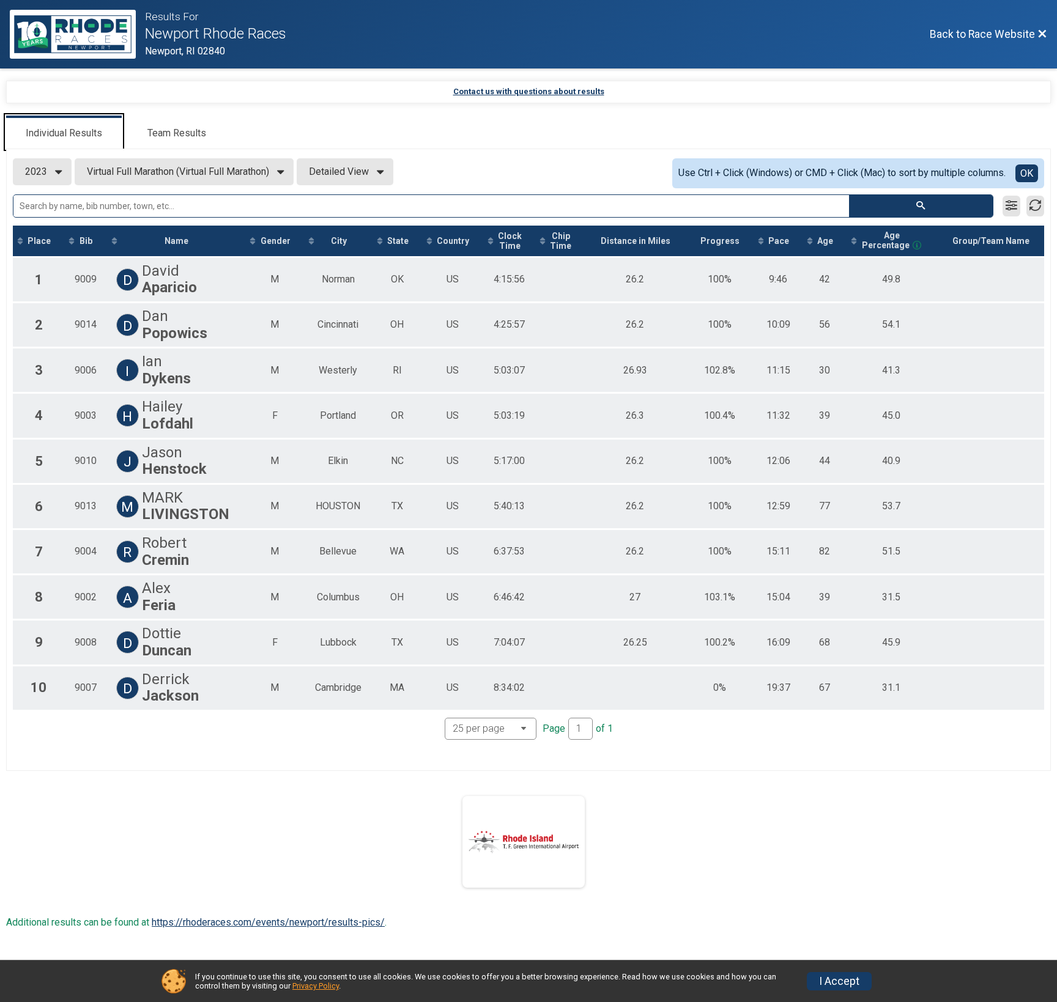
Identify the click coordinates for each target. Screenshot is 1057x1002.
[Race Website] (77, 34)
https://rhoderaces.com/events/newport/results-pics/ (268, 922)
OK (1026, 173)
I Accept (839, 981)
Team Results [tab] (176, 133)
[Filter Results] (1011, 206)
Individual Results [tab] (64, 133)
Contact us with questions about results (528, 91)
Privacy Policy (315, 985)
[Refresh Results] (1035, 206)
